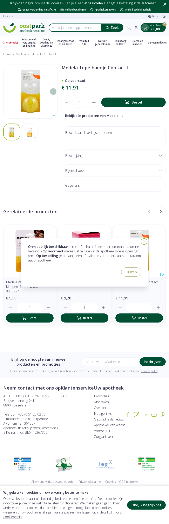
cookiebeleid (12, 517)
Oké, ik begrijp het (146, 505)
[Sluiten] (144, 241)
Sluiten (131, 272)
